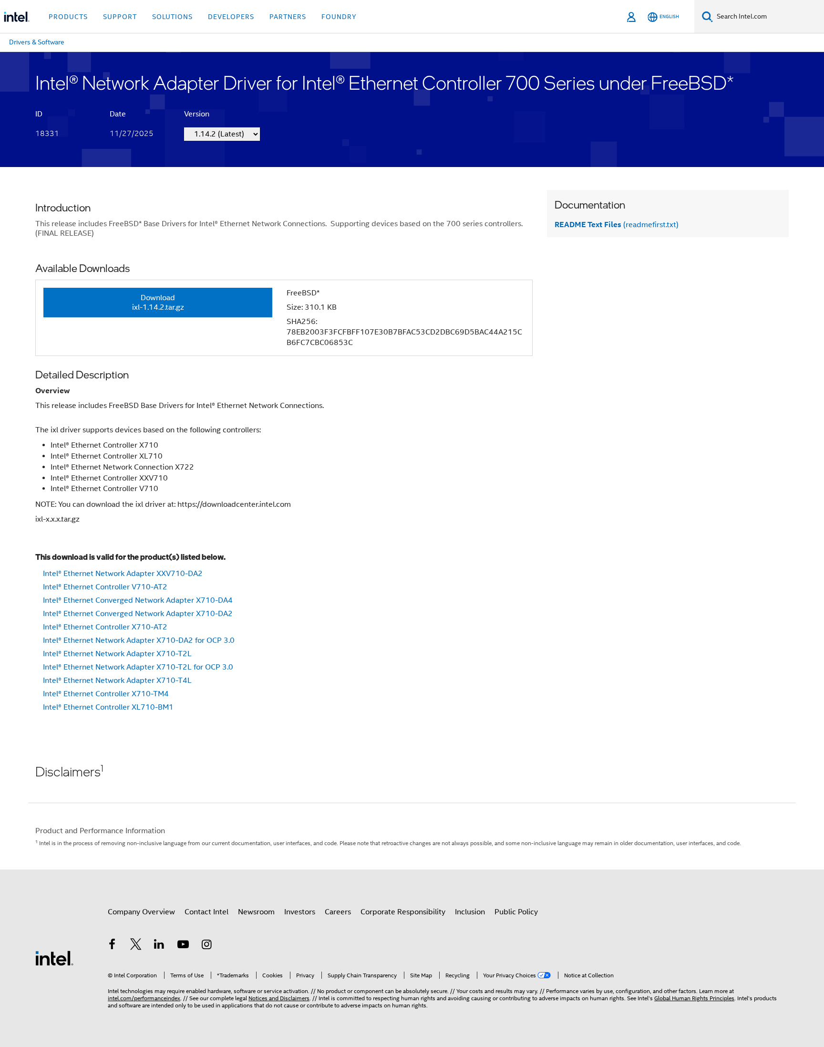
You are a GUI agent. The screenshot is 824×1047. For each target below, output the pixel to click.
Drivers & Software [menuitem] (36, 42)
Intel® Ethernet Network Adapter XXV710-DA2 (123, 573)
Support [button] (120, 16)
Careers (338, 912)
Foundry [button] (339, 16)
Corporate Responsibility (402, 912)
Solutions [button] (172, 16)
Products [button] (68, 16)
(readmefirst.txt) (617, 225)
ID (38, 114)
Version (196, 114)
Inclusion (470, 912)
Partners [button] (287, 16)
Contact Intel (206, 912)
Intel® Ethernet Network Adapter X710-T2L (117, 654)
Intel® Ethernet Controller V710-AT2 (105, 587)
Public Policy (516, 912)
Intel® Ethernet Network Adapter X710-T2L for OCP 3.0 (138, 667)
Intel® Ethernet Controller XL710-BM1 (108, 707)
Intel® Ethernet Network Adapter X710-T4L (117, 680)
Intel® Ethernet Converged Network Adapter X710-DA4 (138, 600)
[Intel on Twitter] (136, 945)
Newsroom (256, 912)
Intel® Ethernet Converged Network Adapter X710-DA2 (138, 613)
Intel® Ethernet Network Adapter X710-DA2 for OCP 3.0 (139, 640)
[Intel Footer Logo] (54, 958)
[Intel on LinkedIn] (159, 945)
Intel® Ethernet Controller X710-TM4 (106, 694)
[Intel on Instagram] (206, 945)
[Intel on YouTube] (183, 945)
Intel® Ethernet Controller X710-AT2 (105, 627)
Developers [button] (231, 16)
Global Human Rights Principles (694, 998)
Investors (299, 912)
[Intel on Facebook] (112, 945)
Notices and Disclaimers (278, 998)
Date (118, 114)
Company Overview (141, 912)
